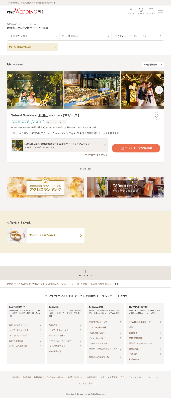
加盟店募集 (113, 377)
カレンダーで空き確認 (138, 148)
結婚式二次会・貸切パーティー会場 (63, 284)
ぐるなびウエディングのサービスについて (139, 377)
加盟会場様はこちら (96, 377)
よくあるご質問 (85, 383)
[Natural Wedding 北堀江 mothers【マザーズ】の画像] (85, 90)
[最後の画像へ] (159, 90)
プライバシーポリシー (55, 377)
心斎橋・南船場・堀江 (100, 284)
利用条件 (38, 377)
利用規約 (27, 377)
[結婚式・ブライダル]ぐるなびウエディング (26, 284)
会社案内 (16, 377)
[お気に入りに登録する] (156, 116)
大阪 (85, 284)
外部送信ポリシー (76, 377)
